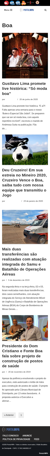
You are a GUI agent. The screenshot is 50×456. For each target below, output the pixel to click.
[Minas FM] (23, 3)
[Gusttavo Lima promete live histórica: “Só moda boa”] (25, 55)
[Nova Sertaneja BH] (12, 3)
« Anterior (9, 415)
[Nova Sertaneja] (18, 3)
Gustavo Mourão (13, 201)
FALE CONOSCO (11, 435)
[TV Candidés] (37, 3)
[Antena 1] (30, 3)
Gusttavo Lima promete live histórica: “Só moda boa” (24, 88)
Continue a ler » (15, 128)
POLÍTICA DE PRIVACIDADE (16, 439)
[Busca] (45, 10)
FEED (36, 439)
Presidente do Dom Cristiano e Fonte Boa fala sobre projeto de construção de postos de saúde (22, 356)
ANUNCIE (27, 435)
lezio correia (11, 99)
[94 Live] (6, 3)
